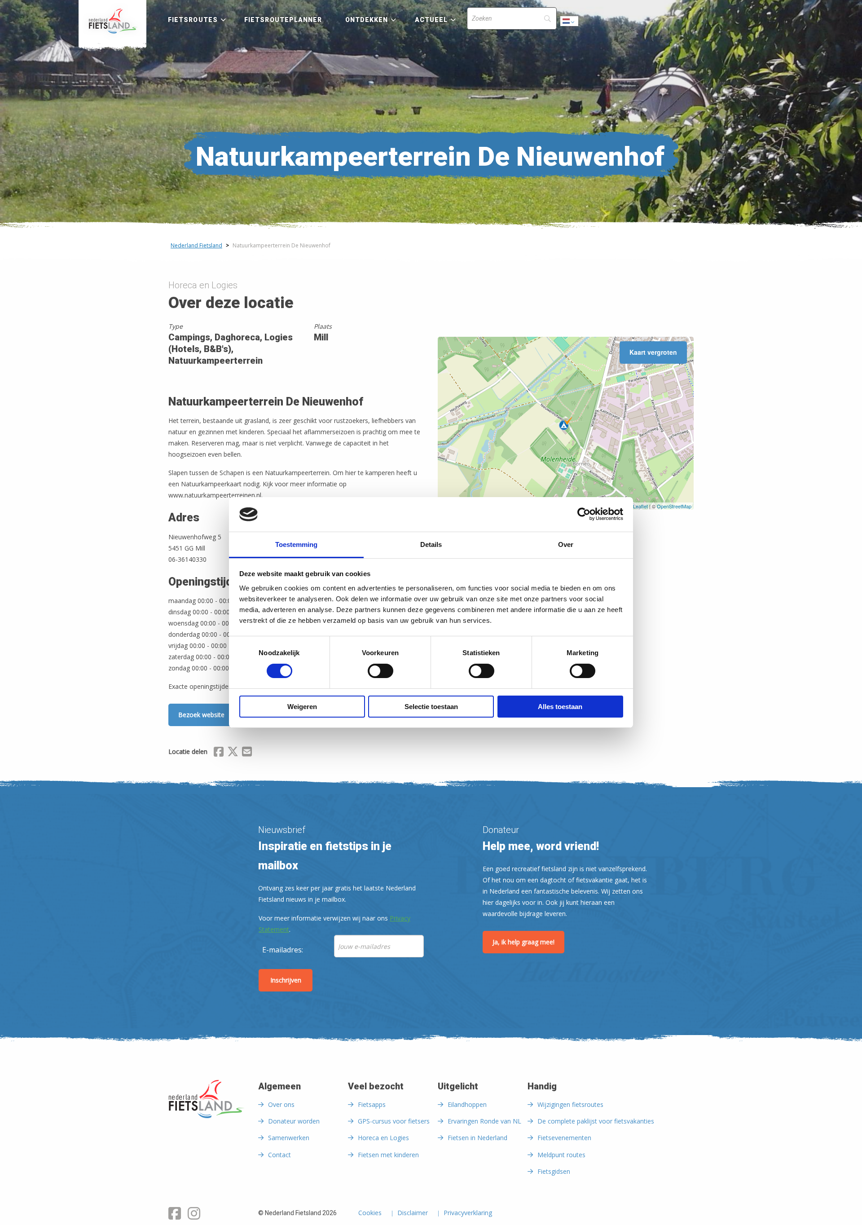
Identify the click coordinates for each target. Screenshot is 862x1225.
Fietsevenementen (564, 1137)
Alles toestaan (560, 706)
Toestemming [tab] (296, 544)
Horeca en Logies (383, 1137)
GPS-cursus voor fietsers (394, 1121)
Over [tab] (565, 544)
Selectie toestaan (431, 706)
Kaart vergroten (653, 352)
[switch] (380, 675)
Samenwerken (288, 1137)
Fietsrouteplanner (283, 19)
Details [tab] (431, 544)
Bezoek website (201, 714)
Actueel (431, 19)
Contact (279, 1154)
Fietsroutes (193, 19)
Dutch (570, 23)
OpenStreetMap (674, 506)
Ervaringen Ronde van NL (484, 1121)
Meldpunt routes (561, 1154)
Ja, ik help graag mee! (523, 942)
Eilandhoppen (467, 1104)
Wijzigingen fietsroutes (570, 1104)
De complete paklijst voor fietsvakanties (595, 1121)
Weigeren (302, 706)
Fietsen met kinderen (388, 1154)
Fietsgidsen (553, 1171)
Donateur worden (294, 1121)
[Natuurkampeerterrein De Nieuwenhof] (565, 423)
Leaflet (640, 506)
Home (112, 21)
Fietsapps (372, 1104)
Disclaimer (412, 1213)
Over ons (281, 1104)
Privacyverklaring (468, 1213)
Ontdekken (366, 19)
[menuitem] (112, 21)
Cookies (370, 1213)
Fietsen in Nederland (477, 1137)
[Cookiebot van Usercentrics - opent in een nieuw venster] (584, 514)
